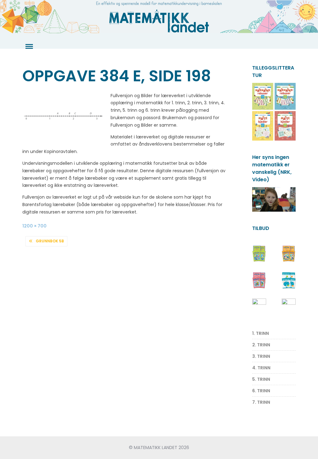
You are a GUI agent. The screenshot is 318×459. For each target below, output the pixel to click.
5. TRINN (261, 379)
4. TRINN (261, 368)
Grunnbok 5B (50, 241)
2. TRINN (261, 345)
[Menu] (28, 46)
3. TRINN (261, 356)
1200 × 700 (34, 226)
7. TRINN (261, 402)
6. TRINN (261, 391)
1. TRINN (260, 333)
